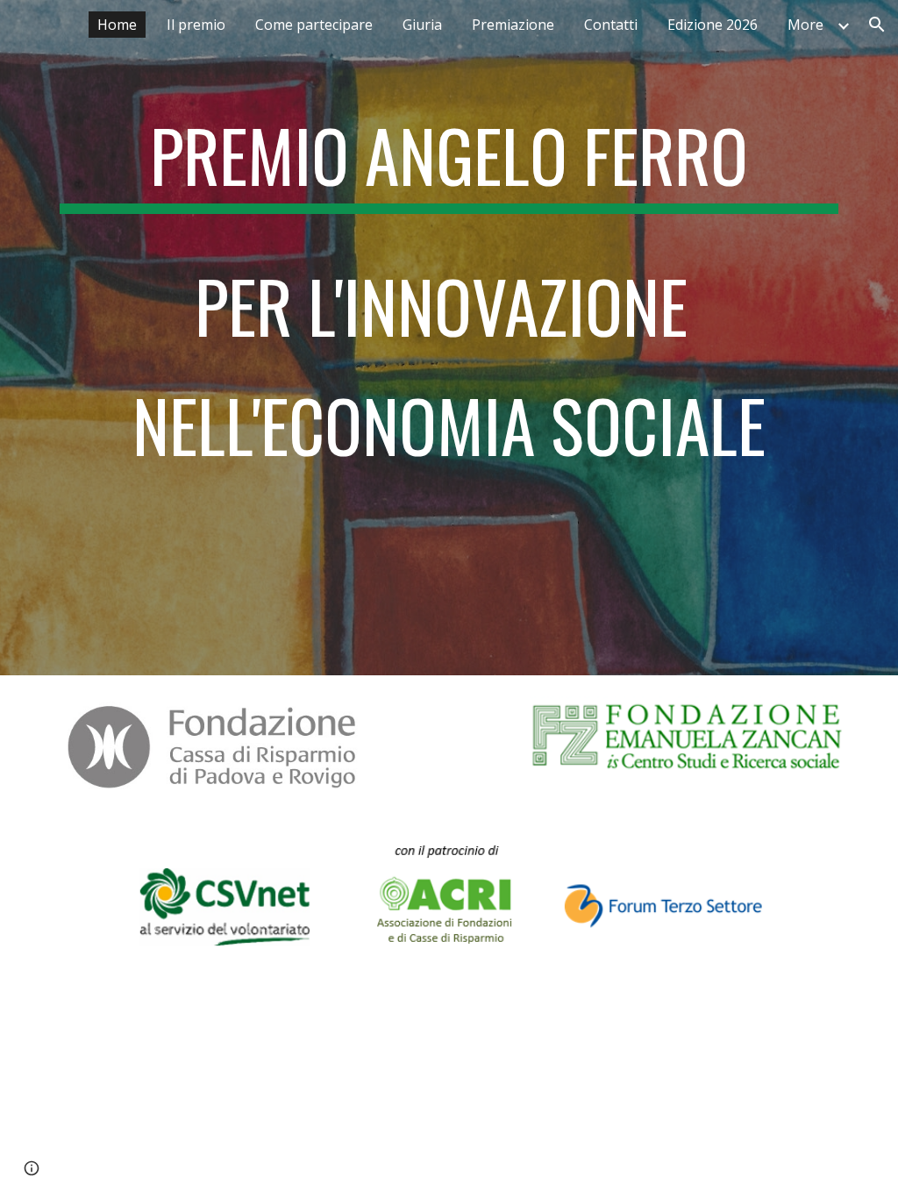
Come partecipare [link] (314, 24)
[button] (877, 25)
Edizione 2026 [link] (712, 24)
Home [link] (117, 24)
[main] (449, 337)
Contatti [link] (611, 24)
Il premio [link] (196, 24)
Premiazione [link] (513, 24)
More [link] (805, 24)
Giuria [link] (422, 24)
